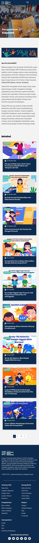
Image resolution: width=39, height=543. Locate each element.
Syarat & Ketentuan (16, 474)
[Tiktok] (21, 538)
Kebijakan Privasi (28, 474)
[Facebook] (25, 538)
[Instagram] (9, 538)
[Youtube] (17, 538)
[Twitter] (13, 538)
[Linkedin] (29, 538)
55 (21, 436)
